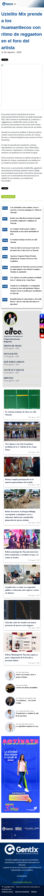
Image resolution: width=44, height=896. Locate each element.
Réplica (34, 892)
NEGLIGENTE (11, 354)
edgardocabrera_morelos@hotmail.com (14, 336)
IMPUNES (8, 378)
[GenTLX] (22, 854)
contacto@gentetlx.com (22, 882)
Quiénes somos (7, 892)
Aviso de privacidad (22, 892)
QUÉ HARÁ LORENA (14, 362)
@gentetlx (8, 341)
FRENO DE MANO (13, 346)
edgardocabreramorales (12, 339)
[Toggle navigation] (40, 4)
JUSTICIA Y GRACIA (14, 370)
